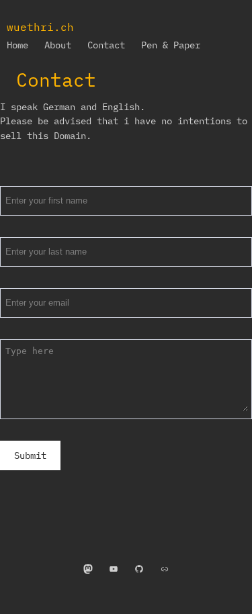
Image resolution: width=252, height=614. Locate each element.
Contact (106, 45)
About (57, 45)
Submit (30, 455)
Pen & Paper (170, 45)
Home (17, 45)
